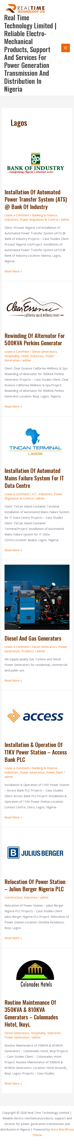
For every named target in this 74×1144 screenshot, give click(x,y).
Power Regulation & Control (39, 219)
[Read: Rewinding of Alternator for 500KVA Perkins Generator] (35, 306)
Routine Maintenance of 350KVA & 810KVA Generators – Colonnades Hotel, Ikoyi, (31, 1013)
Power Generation (32, 772)
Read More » (13, 270)
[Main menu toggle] (65, 48)
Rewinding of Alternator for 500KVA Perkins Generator (35, 339)
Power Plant (54, 772)
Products (27, 651)
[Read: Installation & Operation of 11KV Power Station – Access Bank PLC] (35, 715)
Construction (13, 897)
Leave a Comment (17, 215)
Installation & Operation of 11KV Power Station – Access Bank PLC (36, 751)
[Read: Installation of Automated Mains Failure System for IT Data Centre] (35, 441)
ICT (34, 494)
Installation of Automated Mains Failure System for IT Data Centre (34, 477)
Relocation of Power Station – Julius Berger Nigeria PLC (35, 885)
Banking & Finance (44, 215)
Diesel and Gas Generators (33, 638)
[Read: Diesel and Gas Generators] (37, 597)
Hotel (25, 356)
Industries (11, 219)
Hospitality (12, 356)
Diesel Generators (44, 351)
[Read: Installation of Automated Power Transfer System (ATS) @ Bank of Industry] (35, 162)
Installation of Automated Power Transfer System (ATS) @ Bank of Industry (36, 199)
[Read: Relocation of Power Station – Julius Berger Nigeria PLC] (35, 852)
